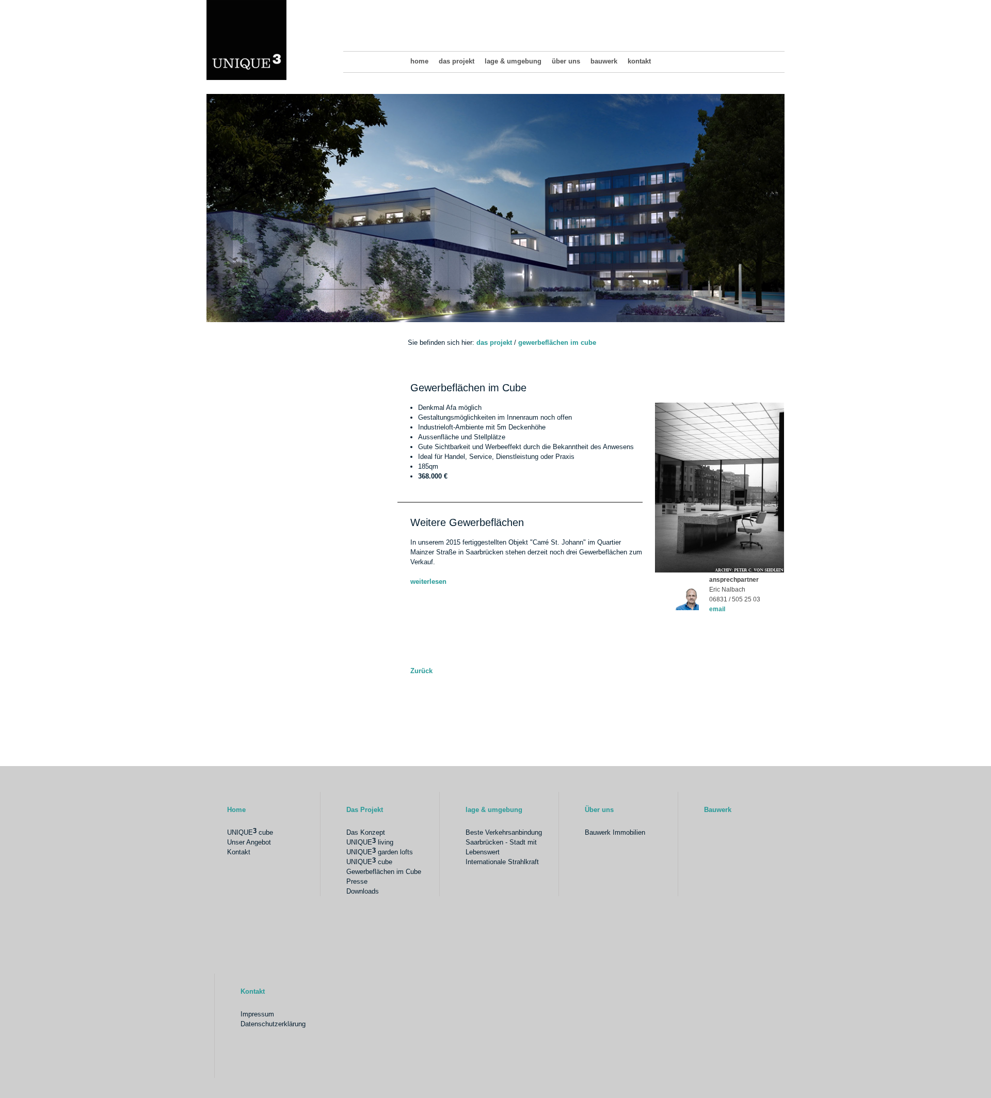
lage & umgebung (513, 61)
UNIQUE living (369, 841)
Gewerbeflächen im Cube (557, 342)
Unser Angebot (249, 842)
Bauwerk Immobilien (615, 832)
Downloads (362, 891)
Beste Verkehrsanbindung (504, 832)
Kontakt (639, 61)
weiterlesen (428, 581)
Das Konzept (365, 832)
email (717, 609)
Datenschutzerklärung (273, 1024)
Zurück (421, 671)
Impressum (257, 1014)
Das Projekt (456, 61)
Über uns (566, 61)
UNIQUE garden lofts (379, 851)
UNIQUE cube (250, 831)
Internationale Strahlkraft (502, 862)
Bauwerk (603, 61)
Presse (356, 881)
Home (419, 61)
